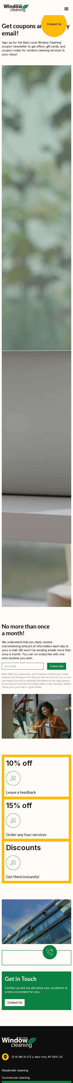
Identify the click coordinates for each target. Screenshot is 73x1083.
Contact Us (53, 24)
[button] (65, 9)
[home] (15, 7)
